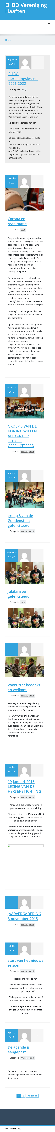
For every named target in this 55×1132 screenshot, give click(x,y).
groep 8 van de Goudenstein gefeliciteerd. (20, 520)
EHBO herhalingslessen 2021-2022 (23, 78)
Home (8, 40)
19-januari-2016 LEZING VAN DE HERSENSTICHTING (24, 786)
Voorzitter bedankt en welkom (24, 687)
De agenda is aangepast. (19, 1049)
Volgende (32, 1095)
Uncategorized (27, 451)
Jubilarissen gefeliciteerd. (19, 594)
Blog (24, 89)
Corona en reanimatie (17, 221)
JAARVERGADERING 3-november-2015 (24, 916)
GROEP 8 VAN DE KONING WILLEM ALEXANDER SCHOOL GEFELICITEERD (22, 436)
